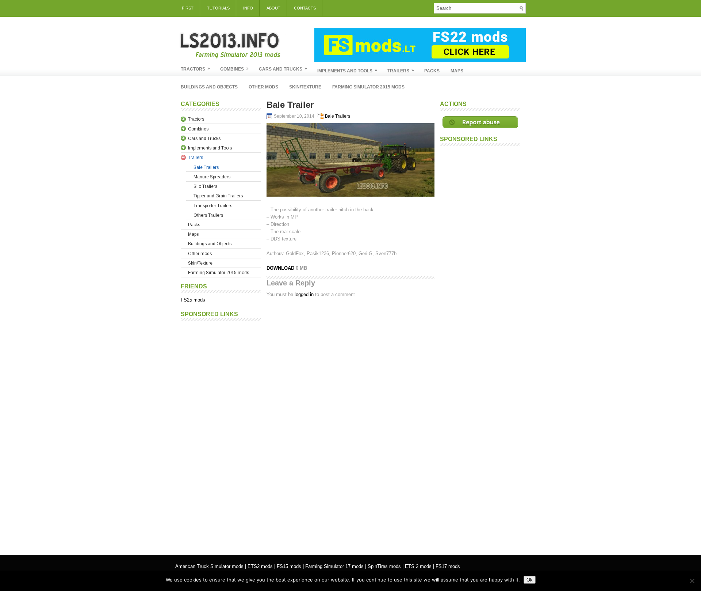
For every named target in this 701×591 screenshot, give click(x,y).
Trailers (400, 70)
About (273, 8)
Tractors (195, 69)
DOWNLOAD (281, 268)
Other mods (263, 87)
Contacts (305, 8)
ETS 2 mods (418, 566)
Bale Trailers (337, 116)
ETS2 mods (260, 566)
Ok (529, 580)
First (188, 8)
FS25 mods (193, 300)
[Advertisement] (221, 434)
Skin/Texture (305, 87)
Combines (234, 69)
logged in (304, 294)
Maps (457, 70)
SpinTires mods (384, 566)
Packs (432, 70)
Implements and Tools (347, 70)
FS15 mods (289, 566)
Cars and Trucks (283, 69)
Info (248, 8)
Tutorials (218, 8)
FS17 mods (448, 566)
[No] (692, 580)
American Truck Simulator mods (209, 566)
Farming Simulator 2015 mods (368, 87)
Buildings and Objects (209, 87)
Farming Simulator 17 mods (334, 566)
